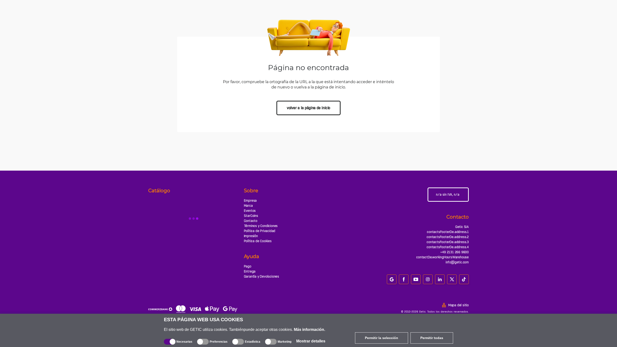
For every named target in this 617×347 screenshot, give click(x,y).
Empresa (250, 200)
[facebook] (404, 279)
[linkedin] (440, 279)
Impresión (251, 236)
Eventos (250, 211)
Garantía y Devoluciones (261, 276)
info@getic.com (457, 262)
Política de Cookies (258, 241)
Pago (247, 266)
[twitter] (452, 279)
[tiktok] (464, 279)
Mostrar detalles (310, 341)
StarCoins (251, 216)
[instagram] (428, 279)
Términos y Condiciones (261, 226)
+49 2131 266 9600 (454, 252)
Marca (248, 205)
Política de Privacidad (259, 231)
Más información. (309, 329)
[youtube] (416, 279)
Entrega (250, 271)
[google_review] (391, 279)
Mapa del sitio (458, 305)
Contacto (250, 221)
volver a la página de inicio (308, 108)
